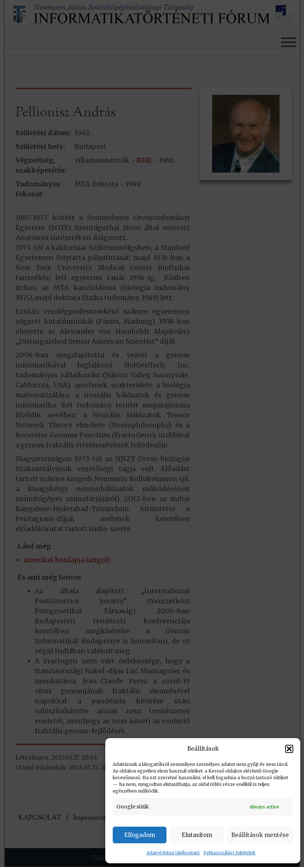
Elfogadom (139, 834)
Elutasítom (197, 834)
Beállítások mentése (260, 834)
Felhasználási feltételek (229, 853)
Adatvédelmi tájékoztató (173, 853)
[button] (289, 749)
